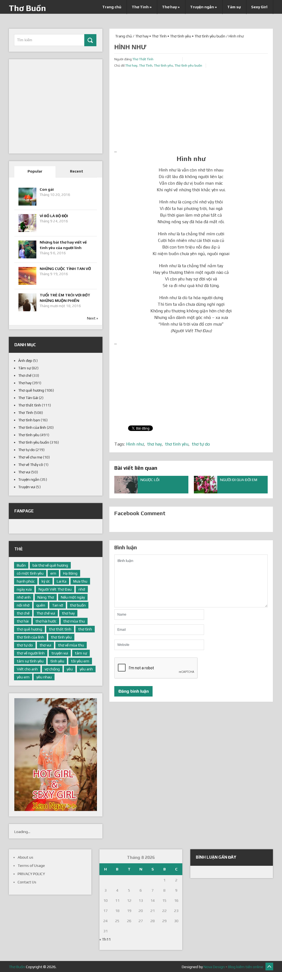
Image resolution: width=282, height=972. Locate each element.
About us (25, 857)
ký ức (46, 581)
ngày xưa (24, 589)
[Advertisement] (191, 109)
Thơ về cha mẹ (30, 457)
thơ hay (154, 444)
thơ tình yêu (176, 444)
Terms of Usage (31, 865)
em (53, 573)
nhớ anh (24, 597)
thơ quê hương (29, 629)
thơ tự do (201, 444)
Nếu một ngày (73, 597)
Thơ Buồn (27, 8)
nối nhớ (23, 605)
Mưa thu (80, 581)
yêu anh (86, 669)
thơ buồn (78, 605)
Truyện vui (26, 487)
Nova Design (214, 967)
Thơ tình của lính (32, 427)
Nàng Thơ (45, 597)
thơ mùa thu (74, 621)
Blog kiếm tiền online (245, 967)
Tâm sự (234, 7)
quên (40, 605)
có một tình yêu (30, 573)
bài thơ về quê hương (50, 565)
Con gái (47, 189)
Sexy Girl (259, 7)
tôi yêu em (80, 661)
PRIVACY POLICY (31, 874)
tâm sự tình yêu (30, 661)
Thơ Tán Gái (28, 397)
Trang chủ (111, 7)
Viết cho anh (27, 669)
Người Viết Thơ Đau (55, 589)
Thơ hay (171, 7)
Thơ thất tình (29, 405)
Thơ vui (24, 472)
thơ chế (23, 613)
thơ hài (23, 621)
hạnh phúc (26, 581)
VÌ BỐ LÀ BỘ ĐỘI (54, 216)
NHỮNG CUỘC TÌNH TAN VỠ (65, 268)
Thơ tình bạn (29, 420)
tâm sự (81, 653)
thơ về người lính (31, 653)
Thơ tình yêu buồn (209, 36)
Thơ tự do (26, 449)
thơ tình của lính (30, 637)
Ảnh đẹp (25, 360)
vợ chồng (52, 669)
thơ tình (85, 629)
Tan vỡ (57, 605)
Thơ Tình (141, 7)
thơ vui (45, 645)
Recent (76, 171)
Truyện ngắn (203, 7)
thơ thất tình (60, 629)
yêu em (23, 677)
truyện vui (59, 653)
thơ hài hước (46, 621)
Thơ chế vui (45, 613)
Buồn (21, 565)
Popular (35, 171)
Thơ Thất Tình (142, 59)
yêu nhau (44, 677)
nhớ (81, 589)
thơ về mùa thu (71, 645)
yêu (70, 669)
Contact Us (27, 882)
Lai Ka (61, 581)
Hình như (135, 444)
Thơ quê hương (31, 390)
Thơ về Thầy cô (30, 464)
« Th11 (105, 939)
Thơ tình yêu (180, 36)
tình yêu (57, 661)
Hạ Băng (70, 573)
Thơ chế (24, 375)
